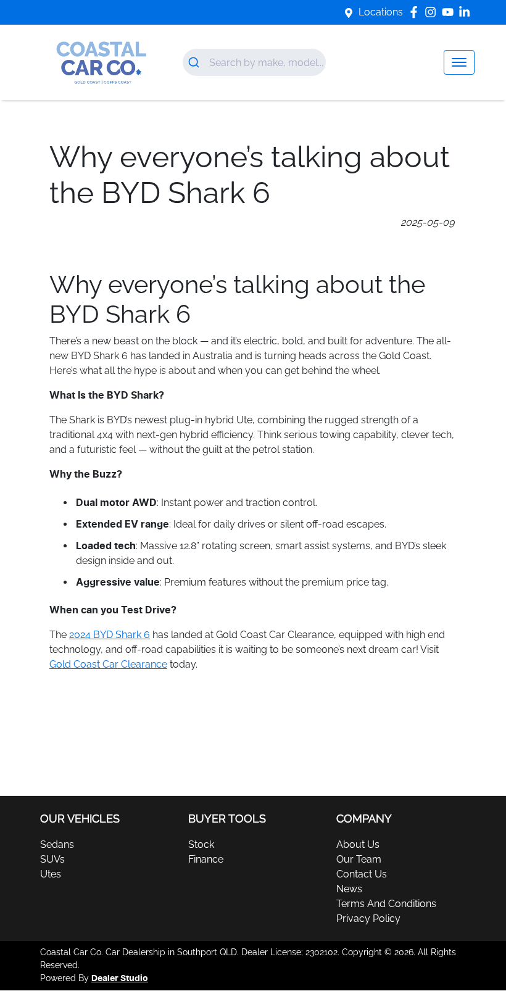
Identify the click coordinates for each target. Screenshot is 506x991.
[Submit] (196, 62)
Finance (205, 859)
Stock (201, 844)
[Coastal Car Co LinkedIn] (466, 12)
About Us (358, 844)
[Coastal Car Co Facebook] (416, 12)
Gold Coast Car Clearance (108, 664)
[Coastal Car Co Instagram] (433, 12)
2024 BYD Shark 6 (109, 635)
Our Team (358, 859)
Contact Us (361, 874)
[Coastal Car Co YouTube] (450, 12)
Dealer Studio (119, 978)
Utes (50, 874)
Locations (381, 12)
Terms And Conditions (386, 904)
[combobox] (254, 62)
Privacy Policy (368, 918)
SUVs (52, 859)
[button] (459, 62)
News (349, 889)
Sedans (57, 844)
